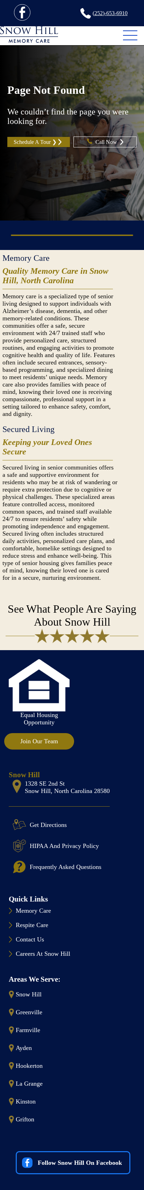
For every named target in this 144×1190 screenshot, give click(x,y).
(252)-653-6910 (110, 13)
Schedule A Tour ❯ (35, 142)
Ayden (24, 1047)
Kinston (26, 1101)
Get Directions (48, 824)
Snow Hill (29, 994)
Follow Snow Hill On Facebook (80, 1162)
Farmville (28, 1030)
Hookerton (29, 1065)
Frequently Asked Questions (65, 866)
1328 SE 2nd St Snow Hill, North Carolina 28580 (67, 787)
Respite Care (32, 924)
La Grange (29, 1083)
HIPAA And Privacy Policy (64, 845)
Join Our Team (39, 741)
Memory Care (26, 258)
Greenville (29, 1012)
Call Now (106, 142)
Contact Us (30, 939)
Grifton (25, 1119)
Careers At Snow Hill (43, 953)
